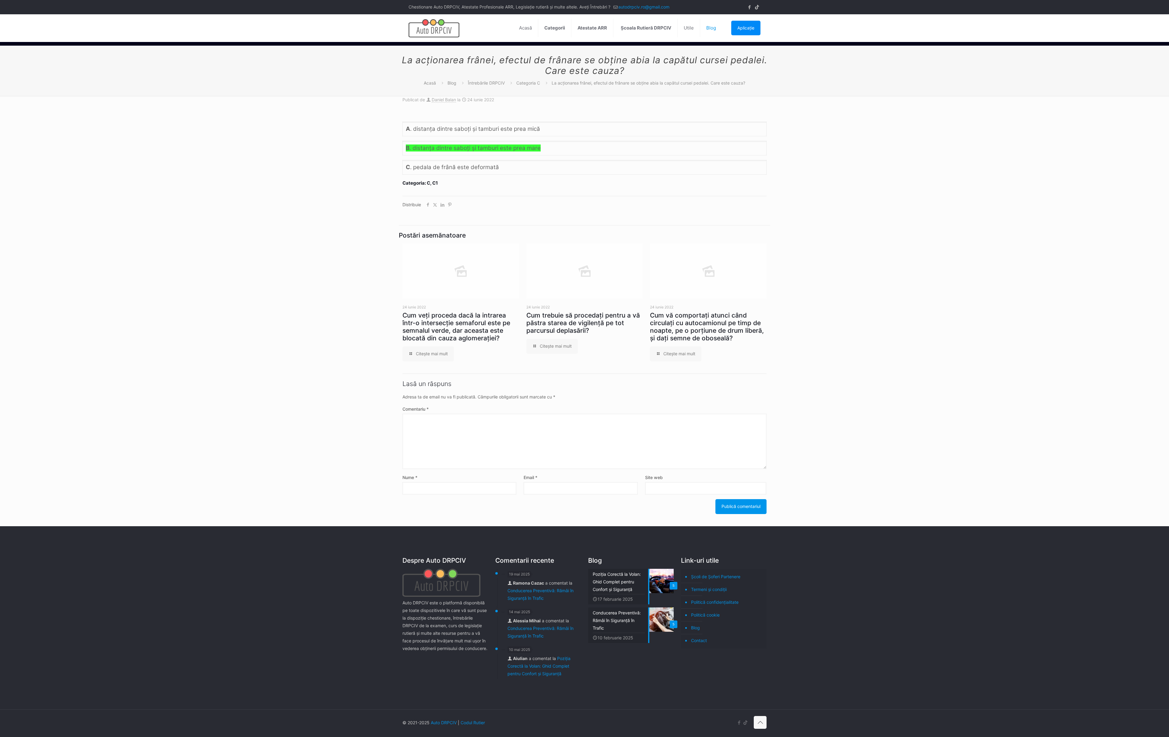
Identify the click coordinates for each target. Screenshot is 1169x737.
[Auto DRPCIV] (434, 28)
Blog (452, 82)
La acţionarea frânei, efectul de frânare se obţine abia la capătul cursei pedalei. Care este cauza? (648, 82)
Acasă (430, 82)
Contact (699, 640)
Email (530, 477)
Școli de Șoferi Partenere (715, 576)
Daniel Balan (444, 99)
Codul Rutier (473, 722)
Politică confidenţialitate (715, 602)
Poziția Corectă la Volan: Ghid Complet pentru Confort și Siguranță (538, 666)
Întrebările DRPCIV (486, 82)
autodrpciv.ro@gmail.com (643, 6)
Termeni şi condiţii (709, 589)
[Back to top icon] (760, 722)
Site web (654, 477)
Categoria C (528, 82)
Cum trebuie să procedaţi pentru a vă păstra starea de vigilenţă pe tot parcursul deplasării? (583, 322)
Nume (409, 477)
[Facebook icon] (749, 7)
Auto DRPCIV (444, 722)
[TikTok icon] (757, 7)
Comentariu (415, 409)
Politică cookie (705, 614)
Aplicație (745, 27)
